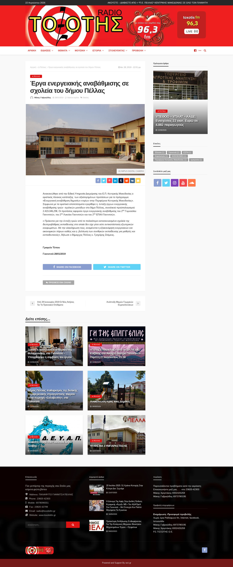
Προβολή (137, 50)
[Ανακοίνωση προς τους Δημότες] (116, 390)
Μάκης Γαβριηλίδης (42, 98)
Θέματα (62, 50)
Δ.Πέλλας (36, 76)
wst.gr (128, 563)
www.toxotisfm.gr (47, 515)
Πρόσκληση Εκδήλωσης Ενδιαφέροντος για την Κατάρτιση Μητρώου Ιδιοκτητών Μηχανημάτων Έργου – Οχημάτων (123, 524)
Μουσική (80, 50)
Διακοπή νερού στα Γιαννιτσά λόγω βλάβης (50, 443)
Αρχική (32, 50)
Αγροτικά (162, 111)
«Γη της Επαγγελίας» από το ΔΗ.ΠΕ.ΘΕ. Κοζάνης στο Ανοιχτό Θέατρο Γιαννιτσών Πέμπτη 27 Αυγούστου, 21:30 (115, 353)
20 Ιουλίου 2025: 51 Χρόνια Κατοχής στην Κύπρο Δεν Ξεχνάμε (124, 487)
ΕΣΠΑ (187, 152)
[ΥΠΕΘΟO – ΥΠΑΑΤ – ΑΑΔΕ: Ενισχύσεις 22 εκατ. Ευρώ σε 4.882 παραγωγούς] (180, 102)
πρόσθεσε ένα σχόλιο (60, 282)
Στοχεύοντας (117, 50)
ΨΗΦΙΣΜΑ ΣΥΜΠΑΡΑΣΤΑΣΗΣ (108, 445)
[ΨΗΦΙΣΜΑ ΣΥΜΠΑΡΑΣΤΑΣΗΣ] (116, 435)
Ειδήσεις (46, 50)
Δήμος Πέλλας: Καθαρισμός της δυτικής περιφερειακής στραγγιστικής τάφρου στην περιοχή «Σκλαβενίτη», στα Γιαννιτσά (52, 396)
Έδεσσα (159, 152)
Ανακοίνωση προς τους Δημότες (110, 401)
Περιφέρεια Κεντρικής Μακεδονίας (171, 160)
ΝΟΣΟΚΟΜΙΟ (179, 156)
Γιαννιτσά (173, 152)
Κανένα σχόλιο (73, 98)
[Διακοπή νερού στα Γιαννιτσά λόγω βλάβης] (54, 435)
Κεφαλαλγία (161, 156)
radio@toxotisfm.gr (45, 511)
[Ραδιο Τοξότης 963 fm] (101, 25)
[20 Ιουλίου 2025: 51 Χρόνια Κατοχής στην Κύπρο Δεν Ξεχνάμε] (96, 489)
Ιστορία (96, 50)
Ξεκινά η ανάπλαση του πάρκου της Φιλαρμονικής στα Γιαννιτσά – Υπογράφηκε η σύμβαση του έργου (50, 353)
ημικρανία (196, 160)
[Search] (205, 50)
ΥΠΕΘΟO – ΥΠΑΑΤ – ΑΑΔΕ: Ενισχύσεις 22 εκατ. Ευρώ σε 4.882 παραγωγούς (177, 121)
